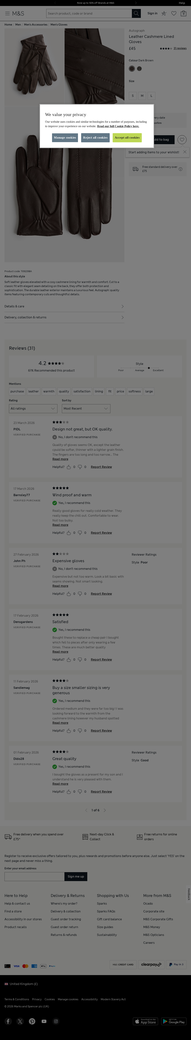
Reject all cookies (95, 137)
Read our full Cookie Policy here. (118, 126)
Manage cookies (65, 137)
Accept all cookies (127, 137)
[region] (97, 126)
